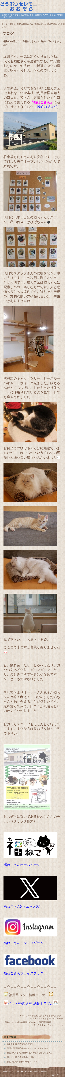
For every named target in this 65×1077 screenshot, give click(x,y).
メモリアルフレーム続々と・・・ (47, 1025)
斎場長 (35, 1016)
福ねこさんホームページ (22, 865)
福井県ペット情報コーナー (29, 995)
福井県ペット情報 (47, 1016)
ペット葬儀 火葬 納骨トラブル (30, 1003)
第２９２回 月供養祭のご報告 (20, 1044)
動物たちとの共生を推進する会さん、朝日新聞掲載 (28, 1022)
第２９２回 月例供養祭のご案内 (21, 1057)
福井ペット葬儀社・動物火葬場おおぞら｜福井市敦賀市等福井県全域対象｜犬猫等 (32, 6)
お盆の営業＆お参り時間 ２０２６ (22, 1062)
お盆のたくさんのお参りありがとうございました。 (30, 1053)
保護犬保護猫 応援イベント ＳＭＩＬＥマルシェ (28, 1048)
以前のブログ (47, 107)
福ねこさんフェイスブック (24, 973)
